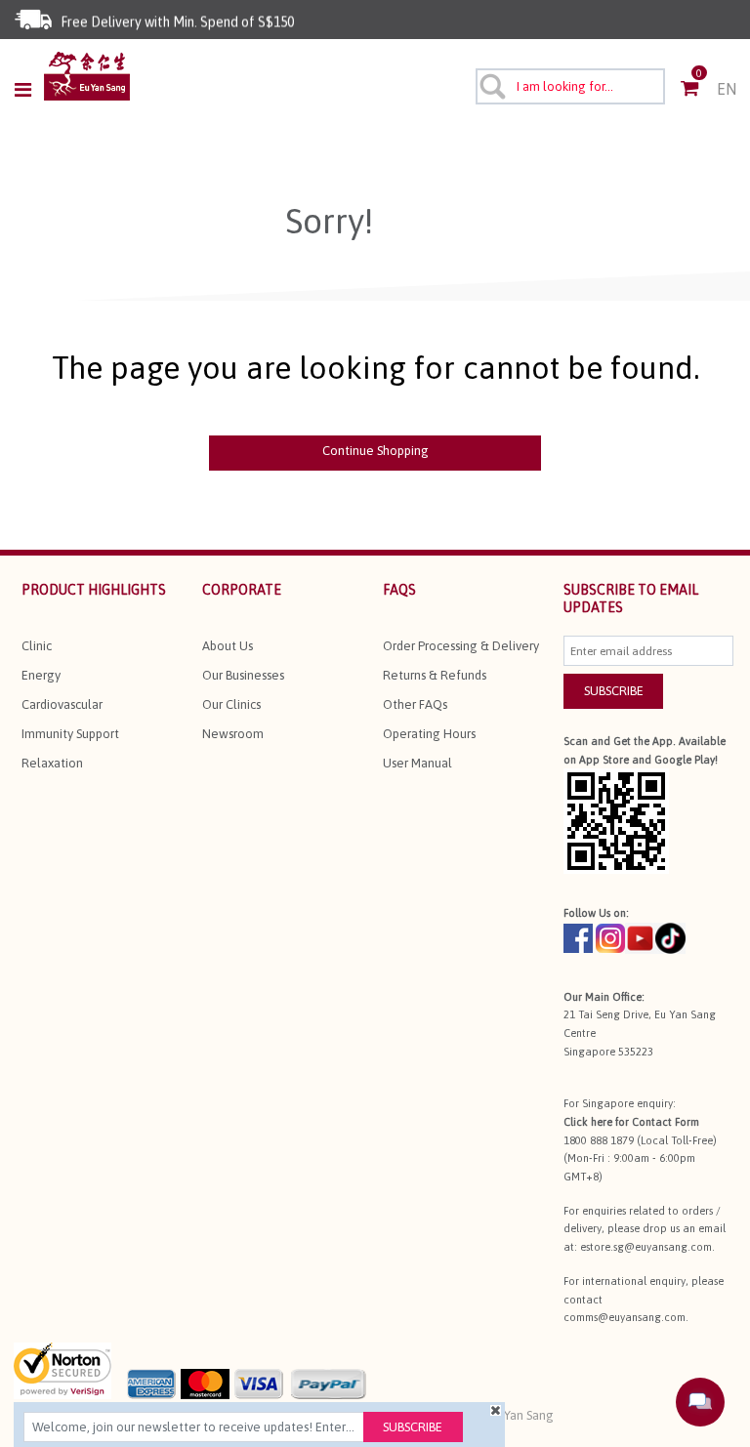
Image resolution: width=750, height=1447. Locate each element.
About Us (227, 646)
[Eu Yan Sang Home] (87, 76)
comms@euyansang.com (624, 1317)
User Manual (417, 763)
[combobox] (571, 86)
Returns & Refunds (434, 675)
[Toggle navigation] (29, 90)
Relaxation (52, 763)
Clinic (36, 646)
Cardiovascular (62, 704)
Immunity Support (70, 733)
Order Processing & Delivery (461, 646)
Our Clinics (231, 704)
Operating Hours (429, 733)
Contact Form (665, 1122)
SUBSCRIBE (614, 690)
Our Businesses (243, 675)
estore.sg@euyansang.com (646, 1247)
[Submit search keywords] (491, 86)
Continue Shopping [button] (375, 450)
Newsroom (233, 733)
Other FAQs (415, 704)
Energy (41, 675)
